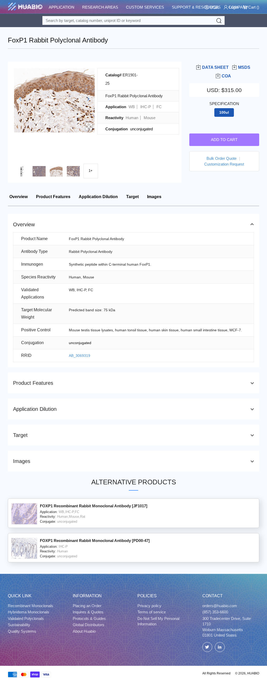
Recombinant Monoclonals (30, 605)
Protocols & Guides (89, 618)
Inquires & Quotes (88, 612)
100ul (224, 112)
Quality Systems (22, 631)
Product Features (53, 196)
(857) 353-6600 (215, 612)
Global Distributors (88, 625)
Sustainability (19, 625)
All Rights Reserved (216, 673)
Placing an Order (87, 605)
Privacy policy (149, 605)
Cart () (253, 7)
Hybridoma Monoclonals (28, 612)
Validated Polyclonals (26, 618)
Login (233, 7)
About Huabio (84, 631)
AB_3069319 (79, 355)
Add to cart (224, 139)
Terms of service (151, 612)
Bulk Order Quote (221, 158)
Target (132, 196)
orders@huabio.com (219, 605)
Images (154, 196)
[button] (20, 99)
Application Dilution (98, 196)
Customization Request (224, 164)
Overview (18, 196)
